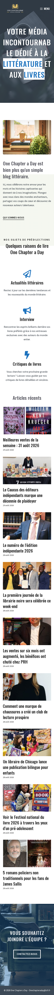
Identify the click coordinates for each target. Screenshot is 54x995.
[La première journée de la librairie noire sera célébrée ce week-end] (27, 587)
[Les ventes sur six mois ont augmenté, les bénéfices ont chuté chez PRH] (27, 643)
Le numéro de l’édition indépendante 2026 (20, 548)
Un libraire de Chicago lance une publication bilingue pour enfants (25, 767)
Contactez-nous (27, 954)
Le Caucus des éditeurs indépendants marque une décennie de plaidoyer (22, 495)
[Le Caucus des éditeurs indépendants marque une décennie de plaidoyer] (27, 482)
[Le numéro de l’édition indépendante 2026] (27, 537)
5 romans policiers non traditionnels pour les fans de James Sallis (26, 878)
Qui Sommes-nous (13, 217)
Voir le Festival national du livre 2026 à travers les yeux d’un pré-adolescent (25, 822)
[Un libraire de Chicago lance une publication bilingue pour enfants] (27, 754)
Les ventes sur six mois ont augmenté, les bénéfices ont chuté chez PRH (24, 656)
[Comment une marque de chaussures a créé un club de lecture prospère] (27, 698)
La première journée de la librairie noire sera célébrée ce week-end (27, 600)
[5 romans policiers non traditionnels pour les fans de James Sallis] (27, 865)
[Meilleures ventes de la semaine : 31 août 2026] (27, 432)
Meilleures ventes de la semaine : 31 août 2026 (21, 442)
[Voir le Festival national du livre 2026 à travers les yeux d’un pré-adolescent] (27, 809)
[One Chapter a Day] (15, 8)
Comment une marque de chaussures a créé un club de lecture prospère (25, 711)
